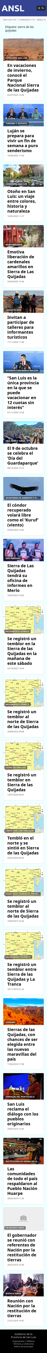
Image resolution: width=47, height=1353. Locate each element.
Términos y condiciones (23, 1344)
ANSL (13, 8)
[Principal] (41, 8)
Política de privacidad (23, 1346)
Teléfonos (30, 1341)
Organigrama (18, 1341)
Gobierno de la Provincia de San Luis (23, 1335)
